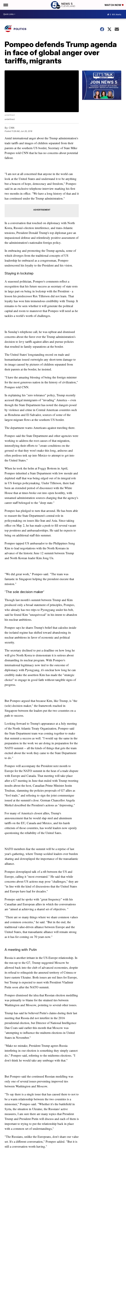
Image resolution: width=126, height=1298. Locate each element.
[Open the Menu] (5, 5)
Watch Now (113, 5)
